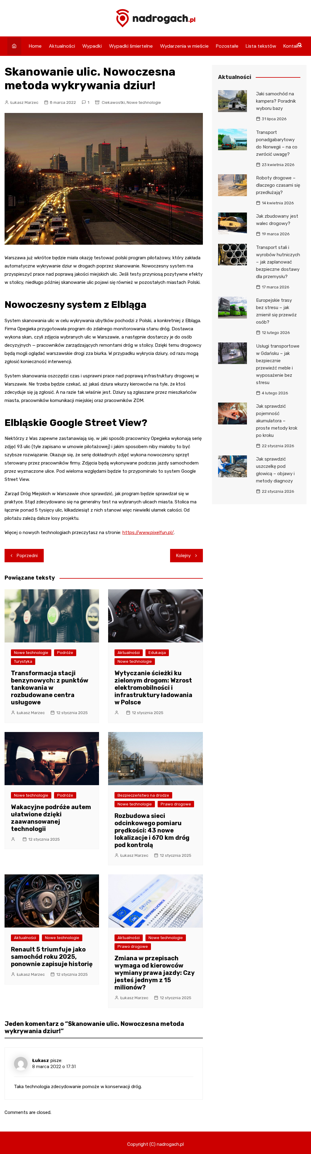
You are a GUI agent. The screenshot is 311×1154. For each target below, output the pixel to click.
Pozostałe (227, 46)
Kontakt (292, 46)
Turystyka (23, 661)
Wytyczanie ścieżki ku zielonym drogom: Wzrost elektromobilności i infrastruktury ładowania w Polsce (153, 687)
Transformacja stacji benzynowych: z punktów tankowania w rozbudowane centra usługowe (49, 687)
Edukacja (157, 652)
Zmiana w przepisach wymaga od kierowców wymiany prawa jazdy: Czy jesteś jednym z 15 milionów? (154, 973)
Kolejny (183, 556)
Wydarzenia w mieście (184, 46)
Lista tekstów (261, 46)
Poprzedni (27, 556)
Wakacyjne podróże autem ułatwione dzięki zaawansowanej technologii (51, 817)
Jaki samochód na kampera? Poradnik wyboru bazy (276, 101)
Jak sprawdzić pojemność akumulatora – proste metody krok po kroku (276, 420)
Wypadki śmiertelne (131, 46)
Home (35, 46)
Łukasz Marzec (24, 102)
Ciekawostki (113, 102)
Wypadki (92, 46)
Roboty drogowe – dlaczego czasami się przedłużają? (278, 185)
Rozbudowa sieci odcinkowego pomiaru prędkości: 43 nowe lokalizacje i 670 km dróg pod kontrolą (152, 830)
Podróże (65, 652)
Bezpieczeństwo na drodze (143, 795)
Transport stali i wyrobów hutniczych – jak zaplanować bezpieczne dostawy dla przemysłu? (278, 262)
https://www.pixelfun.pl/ (148, 532)
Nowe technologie (144, 102)
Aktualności (62, 46)
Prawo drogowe (176, 804)
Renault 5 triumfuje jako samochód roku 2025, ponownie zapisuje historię (52, 957)
